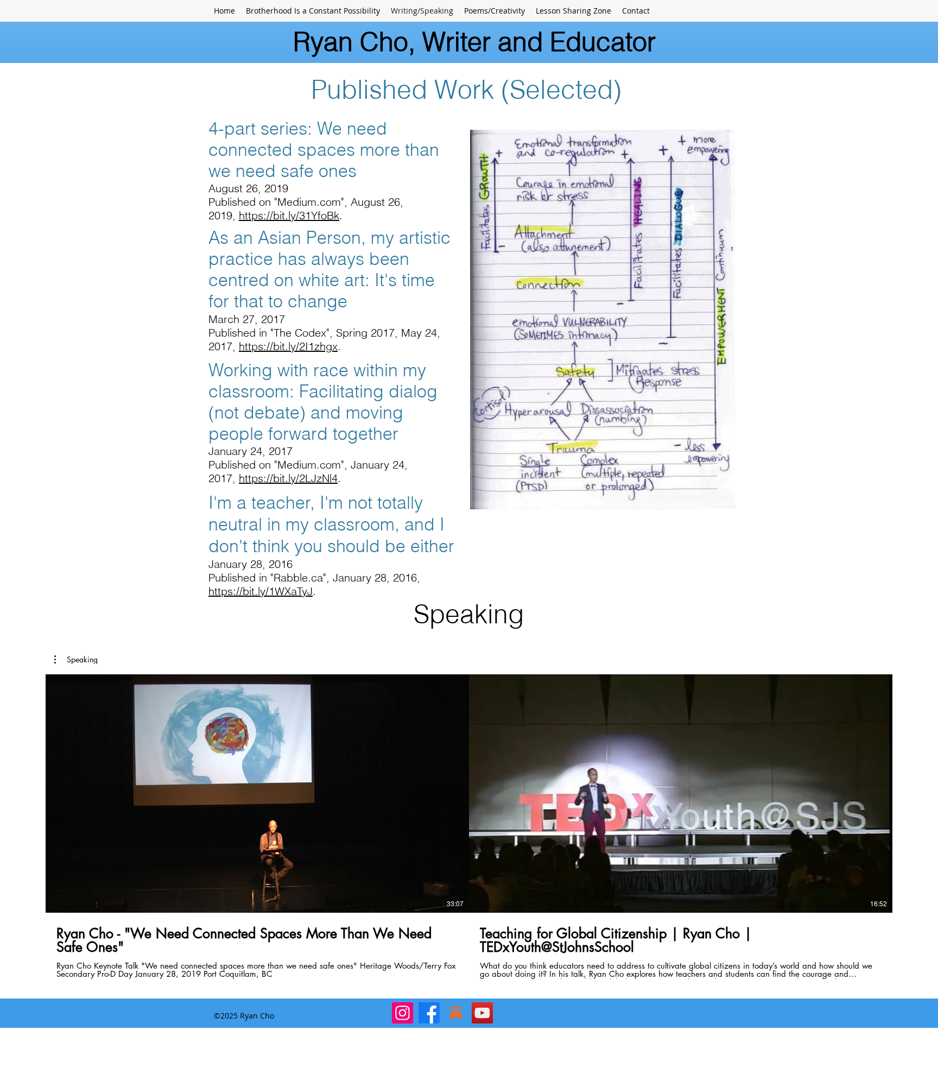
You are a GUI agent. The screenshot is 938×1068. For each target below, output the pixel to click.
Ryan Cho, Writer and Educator (474, 42)
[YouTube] (482, 1012)
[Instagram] (402, 1012)
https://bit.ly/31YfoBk (289, 215)
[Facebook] (429, 1012)
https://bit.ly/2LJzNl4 (288, 478)
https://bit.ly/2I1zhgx (288, 346)
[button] (76, 659)
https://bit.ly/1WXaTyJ (260, 591)
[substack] (455, 1012)
